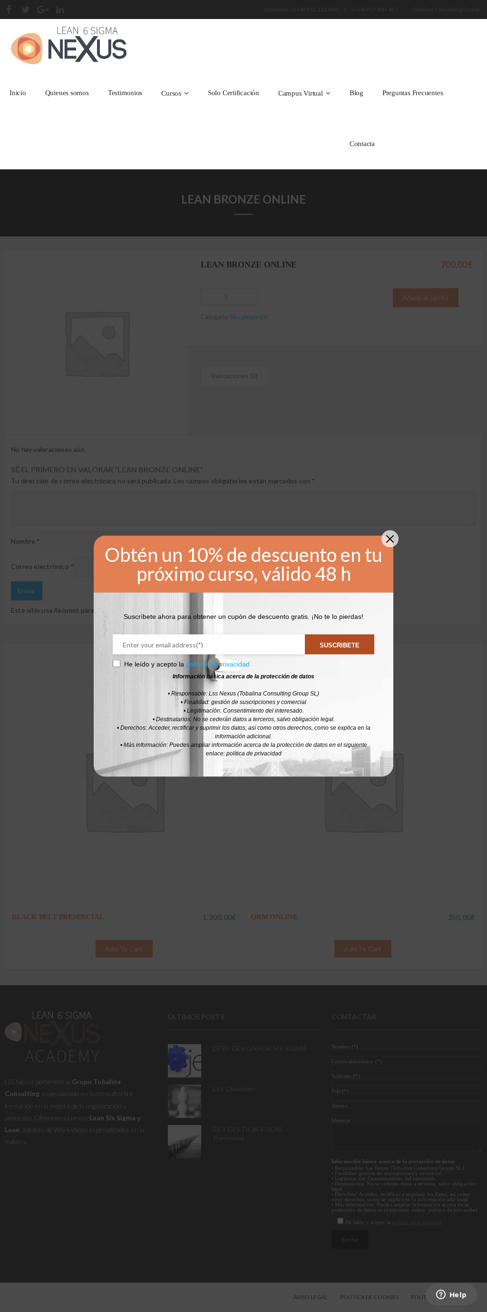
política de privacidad (218, 664)
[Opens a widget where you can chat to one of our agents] (451, 1295)
